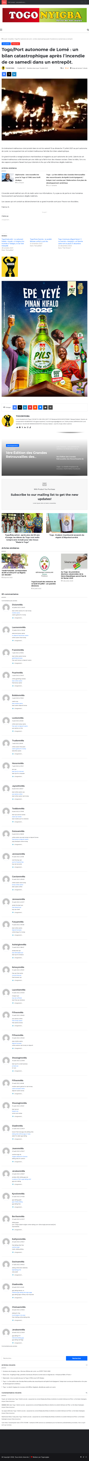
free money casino (17, 1020)
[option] (44, 454)
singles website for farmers (19, 1156)
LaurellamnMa (18, 990)
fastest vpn (15, 1111)
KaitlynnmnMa (19, 1239)
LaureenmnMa (19, 627)
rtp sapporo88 (6, 1411)
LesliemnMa (17, 718)
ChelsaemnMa (19, 1307)
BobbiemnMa (18, 695)
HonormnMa (18, 763)
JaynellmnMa (18, 786)
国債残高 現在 (5, 1405)
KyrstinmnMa (18, 1194)
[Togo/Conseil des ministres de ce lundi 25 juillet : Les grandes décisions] (44, 567)
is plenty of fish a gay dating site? (21, 1179)
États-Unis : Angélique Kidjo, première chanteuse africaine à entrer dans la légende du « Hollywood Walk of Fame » (37, 1374)
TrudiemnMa (18, 740)
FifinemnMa (17, 1012)
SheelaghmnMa (19, 1058)
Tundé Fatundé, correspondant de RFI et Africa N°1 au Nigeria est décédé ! (14, 573)
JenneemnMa (18, 854)
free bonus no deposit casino (20, 839)
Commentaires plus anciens (9, 600)
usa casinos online (17, 794)
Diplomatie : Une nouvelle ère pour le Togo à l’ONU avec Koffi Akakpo (27, 177)
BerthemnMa (18, 1216)
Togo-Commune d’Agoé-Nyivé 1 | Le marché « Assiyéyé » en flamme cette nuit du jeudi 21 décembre (70, 241)
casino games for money (19, 748)
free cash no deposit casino (20, 726)
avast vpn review (16, 816)
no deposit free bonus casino (20, 635)
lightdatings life (16, 1270)
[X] (22, 427)
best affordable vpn (17, 952)
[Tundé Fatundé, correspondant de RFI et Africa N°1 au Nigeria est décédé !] (15, 561)
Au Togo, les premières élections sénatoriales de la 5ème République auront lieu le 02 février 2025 (73, 575)
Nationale (15, 44)
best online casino (17, 681)
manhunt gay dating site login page (22, 1292)
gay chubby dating (17, 1202)
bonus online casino (17, 884)
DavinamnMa (18, 1262)
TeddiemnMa (18, 808)
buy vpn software (17, 998)
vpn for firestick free (17, 862)
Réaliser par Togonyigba (41, 1457)
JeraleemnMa (18, 1171)
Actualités (11, 39)
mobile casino (16, 613)
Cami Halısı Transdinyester (9, 1422)
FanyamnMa (17, 922)
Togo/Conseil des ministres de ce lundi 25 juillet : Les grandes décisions (43, 584)
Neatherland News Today (9, 1416)
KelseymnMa (18, 967)
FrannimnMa (18, 650)
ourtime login (16, 1247)
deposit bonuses (16, 930)
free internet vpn (16, 907)
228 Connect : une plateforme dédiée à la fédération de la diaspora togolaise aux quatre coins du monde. (37, 2)
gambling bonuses (17, 658)
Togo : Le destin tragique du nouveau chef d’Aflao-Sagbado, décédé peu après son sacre (29, 455)
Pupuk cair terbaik (7, 1399)
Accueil (5, 39)
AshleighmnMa (19, 944)
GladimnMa (17, 1126)
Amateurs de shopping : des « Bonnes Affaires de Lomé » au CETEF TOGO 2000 (26, 1371)
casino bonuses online (18, 1088)
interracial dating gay (18, 1338)
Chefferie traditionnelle (15, 445)
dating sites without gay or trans (21, 1134)
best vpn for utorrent (18, 771)
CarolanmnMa (18, 876)
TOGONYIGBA (10, 68)
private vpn (15, 1066)
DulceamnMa (18, 831)
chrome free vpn (16, 975)
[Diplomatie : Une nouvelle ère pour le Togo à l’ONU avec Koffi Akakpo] (8, 177)
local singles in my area (18, 1315)
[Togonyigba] (44, 16)
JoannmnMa (18, 1148)
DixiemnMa (17, 605)
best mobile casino (17, 703)
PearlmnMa (17, 673)
